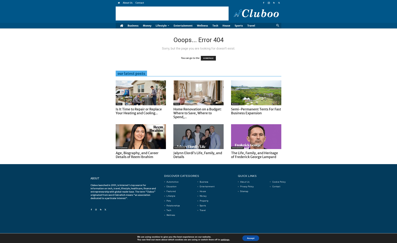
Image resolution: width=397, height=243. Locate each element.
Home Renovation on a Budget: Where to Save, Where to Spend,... (197, 113)
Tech (215, 25)
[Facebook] (263, 3)
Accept (250, 238)
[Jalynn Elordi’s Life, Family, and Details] (198, 136)
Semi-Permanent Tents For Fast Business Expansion (256, 111)
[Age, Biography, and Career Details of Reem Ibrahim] (141, 136)
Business (133, 25)
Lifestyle (161, 25)
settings (225, 239)
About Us (127, 2)
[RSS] (274, 3)
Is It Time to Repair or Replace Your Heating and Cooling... (139, 111)
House (226, 25)
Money (147, 25)
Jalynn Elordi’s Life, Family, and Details (197, 155)
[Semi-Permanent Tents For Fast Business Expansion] (256, 92)
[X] (279, 3)
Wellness (202, 25)
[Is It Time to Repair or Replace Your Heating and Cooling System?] (141, 92)
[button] (277, 25)
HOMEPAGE (208, 58)
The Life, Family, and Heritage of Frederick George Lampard (254, 155)
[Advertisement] (172, 13)
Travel (251, 25)
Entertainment (183, 25)
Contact (139, 2)
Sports (239, 25)
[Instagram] (268, 3)
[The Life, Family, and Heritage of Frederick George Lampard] (256, 136)
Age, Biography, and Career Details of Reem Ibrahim (137, 155)
